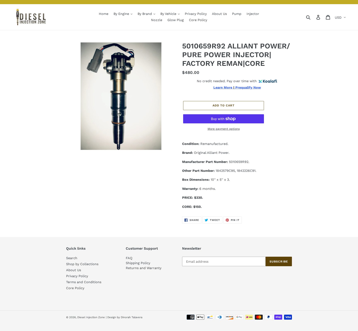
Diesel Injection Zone (91, 317)
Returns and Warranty (143, 268)
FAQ (129, 258)
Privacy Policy (77, 276)
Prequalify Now (247, 87)
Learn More (223, 87)
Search (71, 258)
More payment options (224, 128)
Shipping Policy (138, 263)
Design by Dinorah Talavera (124, 317)
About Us (73, 270)
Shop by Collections (82, 264)
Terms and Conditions (83, 282)
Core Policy (75, 288)
